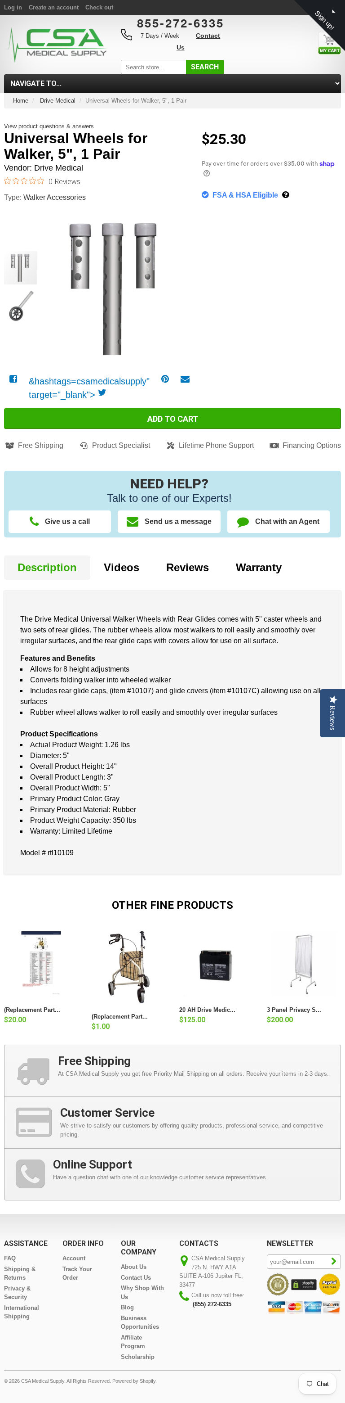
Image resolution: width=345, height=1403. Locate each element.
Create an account (54, 7)
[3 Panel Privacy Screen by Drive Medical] (304, 964)
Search (205, 67)
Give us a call (67, 521)
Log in (13, 7)
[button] (177, 279)
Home (20, 100)
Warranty (259, 567)
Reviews (187, 567)
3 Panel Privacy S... (294, 1009)
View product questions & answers (49, 126)
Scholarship (138, 1356)
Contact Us (136, 1277)
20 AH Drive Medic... (207, 1009)
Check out (99, 7)
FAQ (10, 1258)
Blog (127, 1307)
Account (73, 1258)
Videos (121, 567)
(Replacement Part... (32, 1009)
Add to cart (172, 419)
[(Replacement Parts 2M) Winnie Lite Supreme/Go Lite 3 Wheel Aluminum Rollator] (129, 967)
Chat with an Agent (287, 521)
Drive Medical (57, 100)
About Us (133, 1266)
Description (47, 567)
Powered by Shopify (133, 1381)
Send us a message (178, 521)
